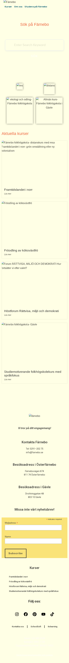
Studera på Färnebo (36, 6)
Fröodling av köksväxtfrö (21, 250)
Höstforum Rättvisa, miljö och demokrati (31, 311)
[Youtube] (43, 614)
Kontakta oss (18, 626)
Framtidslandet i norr (18, 189)
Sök (34, 56)
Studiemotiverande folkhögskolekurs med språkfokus (34, 591)
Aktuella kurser (15, 133)
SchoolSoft (36, 626)
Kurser (8, 6)
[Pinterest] (34, 614)
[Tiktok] (52, 614)
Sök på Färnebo (34, 24)
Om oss (18, 6)
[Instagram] (17, 614)
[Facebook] (26, 614)
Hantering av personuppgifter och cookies (34, 655)
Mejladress (11, 522)
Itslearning (52, 626)
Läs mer (7, 194)
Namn (8, 536)
